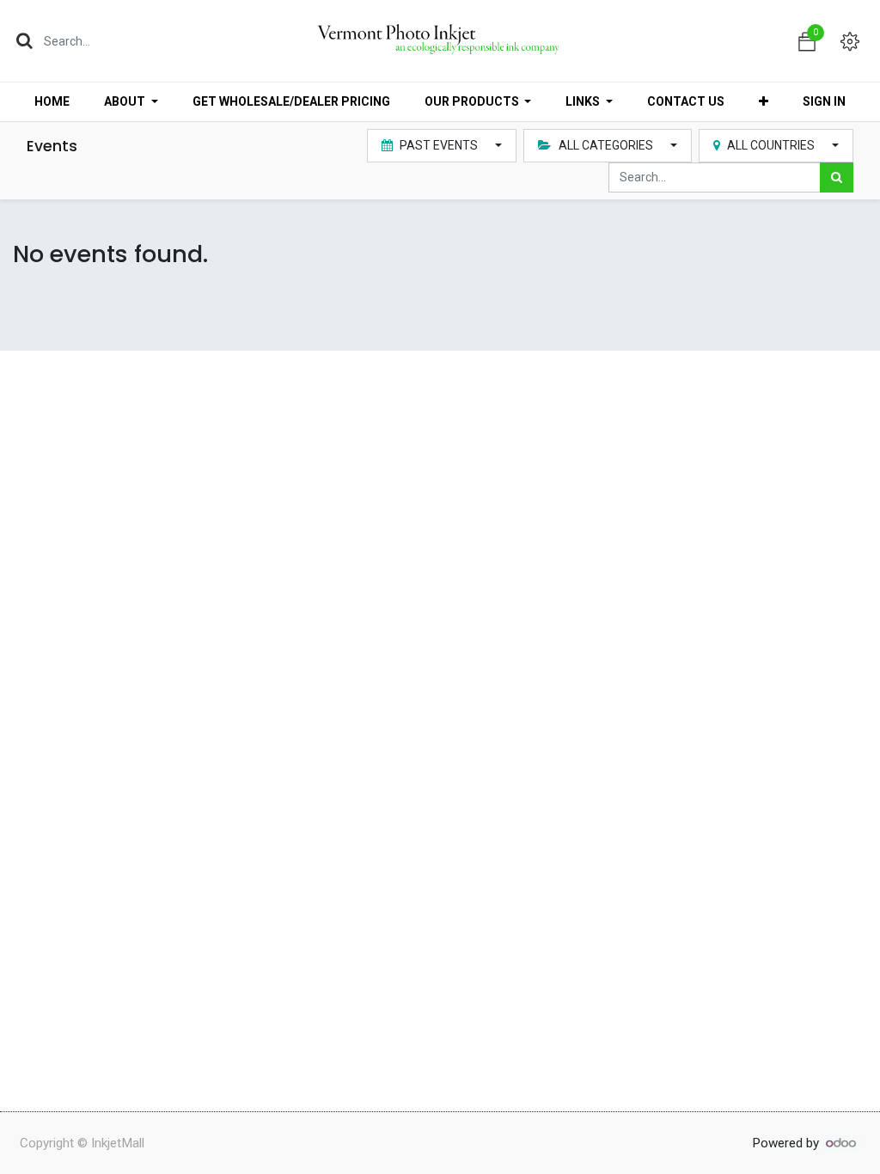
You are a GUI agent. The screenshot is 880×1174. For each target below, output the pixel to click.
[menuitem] (52, 102)
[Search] (24, 40)
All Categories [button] (606, 145)
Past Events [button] (438, 145)
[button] (763, 102)
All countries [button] (770, 145)
